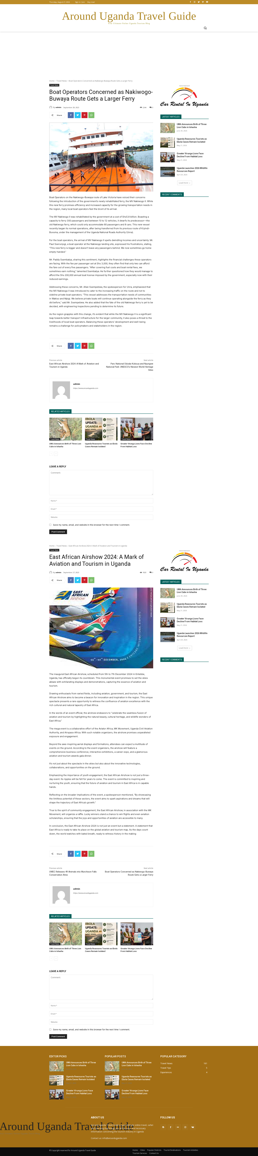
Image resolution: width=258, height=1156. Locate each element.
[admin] (51, 107)
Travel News (61, 81)
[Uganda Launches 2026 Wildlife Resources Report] (167, 172)
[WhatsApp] (91, 115)
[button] (205, 28)
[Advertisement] (129, 54)
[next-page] (56, 454)
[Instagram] (194, 2)
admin (58, 107)
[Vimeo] (203, 2)
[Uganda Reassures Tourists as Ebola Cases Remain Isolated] (101, 429)
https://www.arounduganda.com (85, 388)
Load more (183, 183)
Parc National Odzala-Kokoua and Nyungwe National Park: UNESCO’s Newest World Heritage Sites (129, 366)
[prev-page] (51, 454)
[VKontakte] (193, 1127)
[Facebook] (190, 2)
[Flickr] (178, 1127)
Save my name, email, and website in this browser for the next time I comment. (91, 524)
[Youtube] (207, 2)
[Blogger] (163, 1127)
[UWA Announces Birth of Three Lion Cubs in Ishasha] (65, 429)
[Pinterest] (84, 115)
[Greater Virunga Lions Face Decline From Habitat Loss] (136, 429)
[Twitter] (199, 2)
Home (51, 81)
